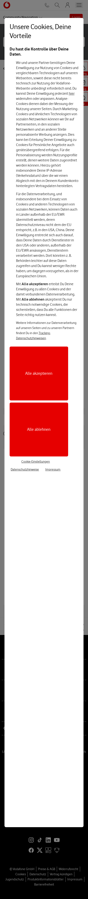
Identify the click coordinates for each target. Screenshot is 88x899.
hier (72, 93)
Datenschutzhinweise (25, 469)
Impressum (52, 469)
